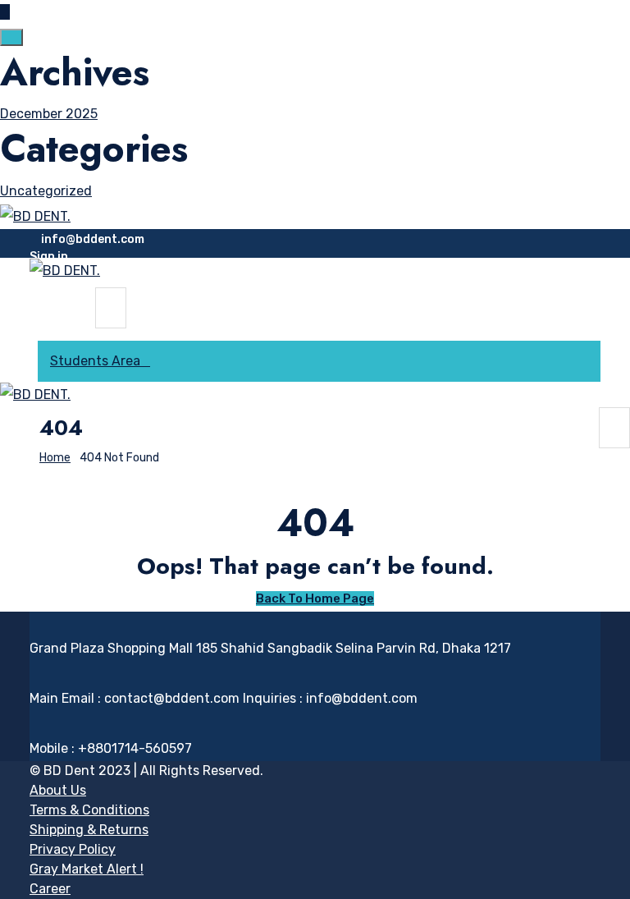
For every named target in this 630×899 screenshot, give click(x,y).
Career (50, 889)
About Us (58, 790)
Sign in (49, 257)
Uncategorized (46, 191)
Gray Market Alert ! (87, 869)
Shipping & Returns (89, 829)
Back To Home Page (315, 598)
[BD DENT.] (35, 215)
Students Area (95, 361)
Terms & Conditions (89, 810)
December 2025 (49, 114)
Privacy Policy (73, 849)
